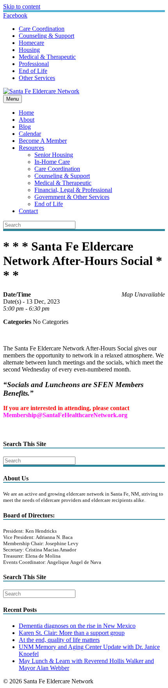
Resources (31, 147)
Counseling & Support (46, 35)
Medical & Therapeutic (47, 56)
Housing (29, 49)
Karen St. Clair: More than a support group (72, 632)
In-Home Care (52, 161)
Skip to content (21, 6)
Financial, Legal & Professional (73, 190)
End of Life (33, 71)
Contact (28, 211)
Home (26, 112)
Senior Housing (53, 154)
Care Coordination (41, 28)
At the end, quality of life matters (59, 639)
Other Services (37, 78)
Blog (25, 126)
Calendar (30, 133)
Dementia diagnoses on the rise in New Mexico (77, 625)
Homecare (31, 42)
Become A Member (43, 140)
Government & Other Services (71, 197)
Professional (34, 63)
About (26, 119)
